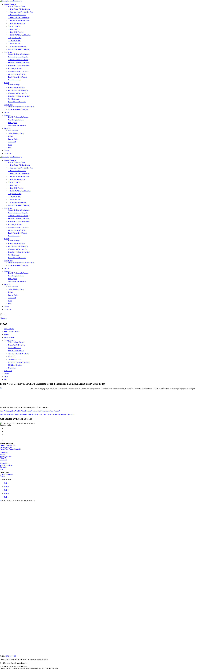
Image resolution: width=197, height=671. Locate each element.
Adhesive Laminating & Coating (18, 60)
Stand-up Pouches (6, 447)
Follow (6, 483)
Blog (9, 147)
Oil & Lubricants (13, 99)
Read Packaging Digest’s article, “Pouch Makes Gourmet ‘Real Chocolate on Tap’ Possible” (30, 411)
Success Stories (13, 139)
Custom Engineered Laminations (18, 54)
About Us (7, 128)
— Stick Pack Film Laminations (18, 18)
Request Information (6, 474)
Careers (6, 150)
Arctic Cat (11, 356)
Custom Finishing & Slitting (17, 74)
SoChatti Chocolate (14, 348)
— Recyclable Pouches (15, 32)
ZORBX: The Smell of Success (18, 353)
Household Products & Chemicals (19, 96)
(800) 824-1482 (11, 656)
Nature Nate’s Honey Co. (16, 345)
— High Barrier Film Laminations (19, 9)
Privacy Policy (4, 463)
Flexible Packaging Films (16, 6)
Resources (7, 115)
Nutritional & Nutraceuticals (17, 93)
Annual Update (9, 337)
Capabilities (8, 52)
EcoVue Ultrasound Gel (16, 351)
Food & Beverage (14, 84)
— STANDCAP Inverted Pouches (19, 35)
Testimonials (12, 142)
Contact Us (7, 153)
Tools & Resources (6, 456)
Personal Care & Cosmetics (17, 102)
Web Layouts (12, 123)
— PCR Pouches (13, 29)
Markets (6, 83)
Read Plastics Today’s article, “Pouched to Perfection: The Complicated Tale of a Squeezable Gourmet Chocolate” (37, 414)
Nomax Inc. (12, 368)
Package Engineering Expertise (18, 57)
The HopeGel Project (15, 359)
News (10, 145)
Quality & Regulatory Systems (18, 71)
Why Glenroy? (13, 130)
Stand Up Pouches (14, 26)
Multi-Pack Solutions (15, 365)
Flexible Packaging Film (8, 445)
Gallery (6, 112)
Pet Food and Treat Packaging (18, 90)
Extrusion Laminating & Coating (18, 63)
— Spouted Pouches (14, 38)
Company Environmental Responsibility (21, 106)
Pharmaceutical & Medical (16, 87)
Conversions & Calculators (17, 126)
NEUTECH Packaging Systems (18, 362)
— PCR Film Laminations (16, 23)
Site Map (3, 467)
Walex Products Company (16, 342)
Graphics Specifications (15, 120)
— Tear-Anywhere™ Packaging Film (20, 12)
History (10, 136)
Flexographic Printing (15, 68)
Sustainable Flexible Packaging (18, 109)
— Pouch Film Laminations (17, 15)
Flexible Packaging (10, 4)
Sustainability (8, 105)
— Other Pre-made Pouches (17, 46)
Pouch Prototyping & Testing (17, 77)
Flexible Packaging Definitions (18, 117)
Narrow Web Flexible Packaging (18, 49)
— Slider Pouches (14, 43)
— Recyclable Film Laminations (18, 20)
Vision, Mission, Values (15, 133)
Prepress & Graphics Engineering (19, 65)
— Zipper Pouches (14, 41)
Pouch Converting (14, 80)
